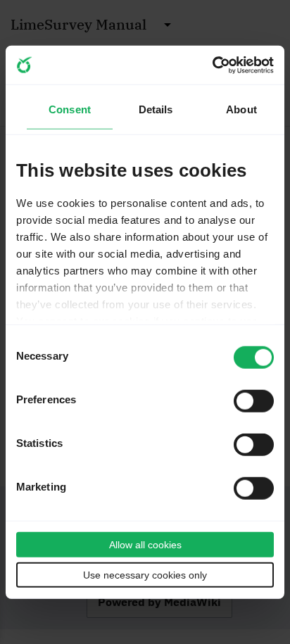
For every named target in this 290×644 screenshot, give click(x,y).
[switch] (254, 401)
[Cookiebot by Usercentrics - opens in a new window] (212, 65)
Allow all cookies (145, 544)
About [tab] (241, 109)
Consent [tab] (70, 109)
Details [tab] (156, 109)
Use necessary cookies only (145, 575)
